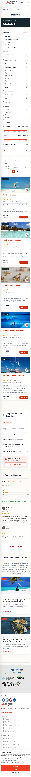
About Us (8, 719)
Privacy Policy (6, 708)
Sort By (6, 159)
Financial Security (11, 747)
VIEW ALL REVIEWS (15, 546)
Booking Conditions (11, 750)
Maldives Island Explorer (12, 240)
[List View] (17, 171)
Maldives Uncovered (11, 195)
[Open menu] (2, 2)
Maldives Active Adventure (13, 330)
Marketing (8, 728)
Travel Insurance (10, 741)
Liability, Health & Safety (13, 744)
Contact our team (16, 464)
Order (6, 163)
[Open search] (25, 2)
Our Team (8, 722)
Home (4, 9)
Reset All (25, 32)
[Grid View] (13, 171)
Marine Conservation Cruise (13, 375)
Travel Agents (9, 731)
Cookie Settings (6, 712)
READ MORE (6, 611)
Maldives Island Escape (12, 285)
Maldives (8, 422)
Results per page (7, 167)
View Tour (23, 217)
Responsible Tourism (12, 725)
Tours (10, 9)
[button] (15, 515)
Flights (7, 738)
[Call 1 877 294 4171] (28, 2)
